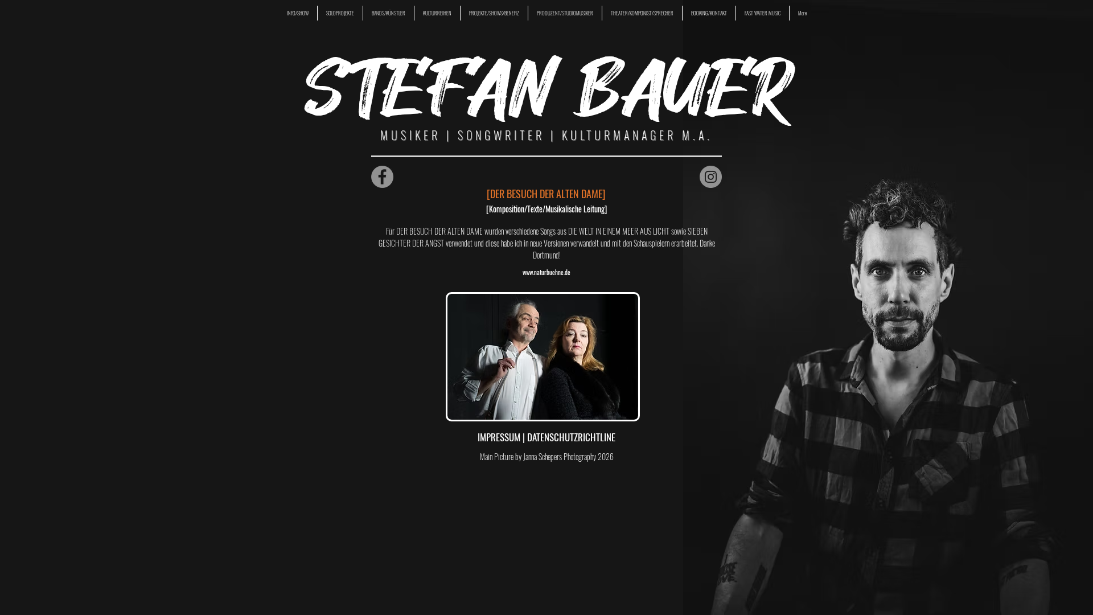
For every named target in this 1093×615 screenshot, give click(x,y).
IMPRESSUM (500, 437)
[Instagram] (711, 177)
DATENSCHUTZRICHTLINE (571, 437)
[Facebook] (382, 177)
